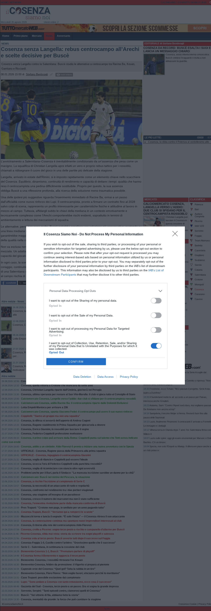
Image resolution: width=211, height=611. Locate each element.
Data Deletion (82, 376)
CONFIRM (76, 361)
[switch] (156, 300)
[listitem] (105, 291)
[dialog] (105, 305)
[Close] (176, 235)
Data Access (105, 376)
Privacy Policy (129, 376)
